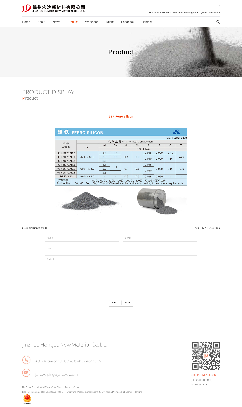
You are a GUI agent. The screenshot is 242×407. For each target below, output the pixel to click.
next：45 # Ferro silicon (207, 227)
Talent (110, 22)
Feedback (127, 22)
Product (72, 22)
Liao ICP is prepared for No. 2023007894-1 (42, 392)
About (41, 22)
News (56, 22)
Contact (147, 22)
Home (26, 22)
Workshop (91, 22)
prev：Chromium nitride (34, 227)
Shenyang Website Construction (82, 392)
